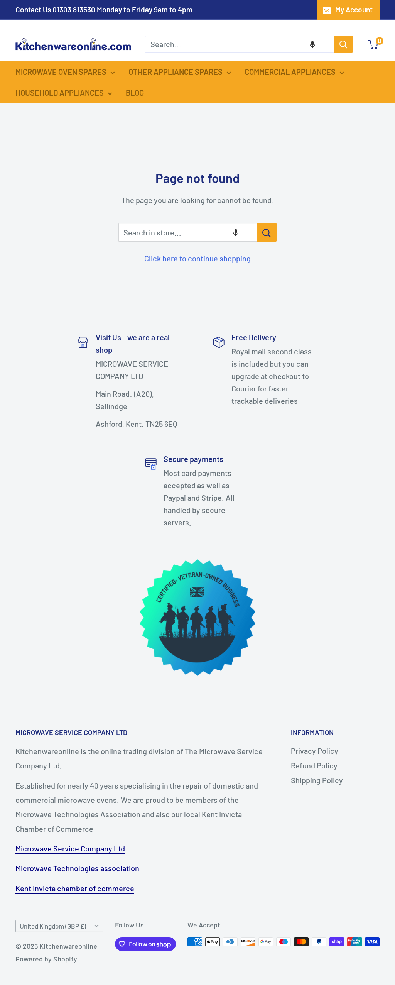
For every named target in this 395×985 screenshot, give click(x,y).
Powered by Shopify (46, 959)
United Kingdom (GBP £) (53, 926)
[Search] (343, 44)
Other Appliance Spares (175, 72)
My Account (354, 9)
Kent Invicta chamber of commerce (74, 888)
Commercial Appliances (290, 72)
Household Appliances (59, 92)
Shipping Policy (317, 780)
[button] (312, 44)
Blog (135, 92)
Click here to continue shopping (197, 258)
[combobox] (239, 44)
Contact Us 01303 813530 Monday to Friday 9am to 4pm (103, 9)
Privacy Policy (314, 750)
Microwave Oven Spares (60, 72)
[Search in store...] (267, 232)
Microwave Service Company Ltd (70, 848)
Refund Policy (314, 765)
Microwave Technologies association (77, 868)
